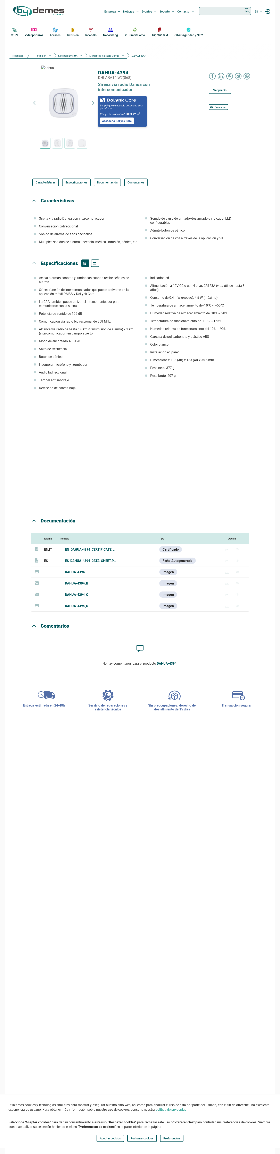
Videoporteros (34, 35)
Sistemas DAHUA (67, 55)
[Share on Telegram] (238, 76)
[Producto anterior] (34, 103)
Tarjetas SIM (160, 35)
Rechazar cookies (142, 1138)
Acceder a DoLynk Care (117, 121)
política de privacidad (171, 1109)
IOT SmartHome (134, 35)
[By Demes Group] (39, 11)
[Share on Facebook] (212, 76)
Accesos (55, 35)
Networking (110, 35)
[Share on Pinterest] (229, 76)
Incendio (90, 35)
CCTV (14, 35)
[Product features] (85, 263)
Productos (17, 55)
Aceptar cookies (110, 1138)
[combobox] (225, 11)
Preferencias (171, 1138)
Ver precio (220, 90)
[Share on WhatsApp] (247, 76)
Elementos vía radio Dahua (104, 55)
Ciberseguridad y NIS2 (188, 35)
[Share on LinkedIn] (221, 76)
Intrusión (73, 35)
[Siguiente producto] (92, 103)
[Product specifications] (95, 263)
